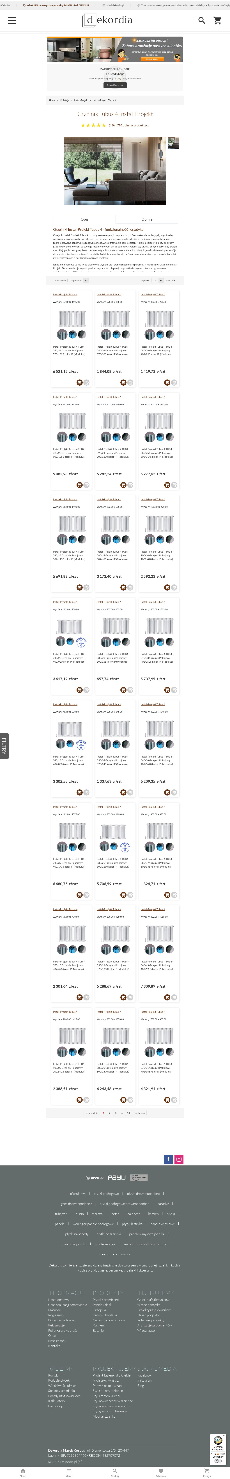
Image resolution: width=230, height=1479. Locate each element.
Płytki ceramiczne (106, 1299)
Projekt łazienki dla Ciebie (112, 1375)
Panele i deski (102, 1304)
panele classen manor (115, 1254)
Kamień (98, 1325)
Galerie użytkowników (153, 1299)
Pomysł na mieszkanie (108, 1385)
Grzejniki (99, 1310)
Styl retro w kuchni (106, 1396)
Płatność (54, 1310)
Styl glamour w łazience (110, 1411)
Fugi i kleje (56, 1406)
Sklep (23, 1476)
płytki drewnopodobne (143, 1193)
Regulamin (56, 1315)
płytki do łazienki (108, 1234)
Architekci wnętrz (106, 1380)
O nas (52, 1335)
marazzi (97, 1214)
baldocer (133, 1214)
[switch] (218, 1461)
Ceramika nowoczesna (109, 1320)
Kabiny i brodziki (105, 1315)
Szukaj (115, 1476)
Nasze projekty (148, 1315)
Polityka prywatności (63, 1330)
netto (115, 1214)
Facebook (144, 1375)
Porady (53, 1375)
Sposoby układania (61, 1390)
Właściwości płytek (62, 1385)
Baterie (98, 1330)
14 (128, 1112)
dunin (80, 1214)
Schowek (161, 1476)
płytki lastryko (132, 1224)
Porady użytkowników (64, 1396)
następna (140, 1112)
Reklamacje (56, 1325)
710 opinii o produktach (133, 125)
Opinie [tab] (147, 219)
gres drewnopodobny (76, 1203)
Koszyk (207, 1476)
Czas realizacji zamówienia (67, 1304)
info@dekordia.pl (97, 5)
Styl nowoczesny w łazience (113, 1401)
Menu (69, 1476)
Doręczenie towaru (62, 1320)
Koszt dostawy (58, 1299)
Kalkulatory (56, 1401)
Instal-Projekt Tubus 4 (65, 294)
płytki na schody (76, 1234)
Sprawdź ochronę (115, 85)
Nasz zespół (57, 1341)
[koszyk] (80, 382)
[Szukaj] (202, 20)
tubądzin (61, 1214)
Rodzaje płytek (59, 1380)
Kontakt (54, 1346)
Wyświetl (145, 280)
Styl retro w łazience (108, 1390)
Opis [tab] (84, 219)
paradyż (163, 1203)
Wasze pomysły (148, 1304)
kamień (153, 1214)
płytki (171, 1214)
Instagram (144, 1380)
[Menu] (12, 20)
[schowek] (86, 382)
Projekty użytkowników (154, 1310)
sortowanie (60, 280)
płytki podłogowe (106, 1193)
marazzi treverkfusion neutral (145, 1244)
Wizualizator (146, 1330)
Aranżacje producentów (154, 1325)
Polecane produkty (150, 1320)
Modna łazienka (104, 1416)
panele (60, 1224)
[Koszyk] (218, 20)
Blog (140, 1385)
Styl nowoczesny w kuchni (111, 1406)
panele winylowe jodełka (147, 1234)
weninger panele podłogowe (93, 1224)
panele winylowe (163, 1224)
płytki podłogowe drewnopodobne (124, 1203)
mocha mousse (105, 1244)
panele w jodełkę (75, 1244)
